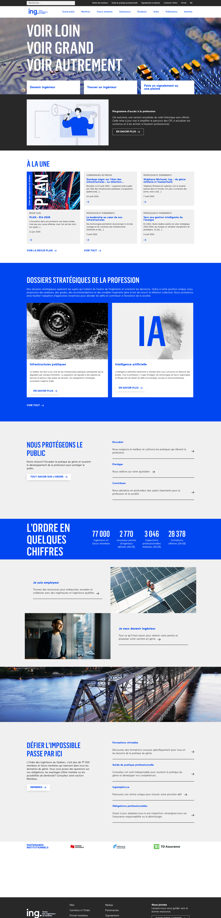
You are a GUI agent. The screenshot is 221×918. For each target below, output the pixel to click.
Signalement (112, 916)
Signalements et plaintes (150, 3)
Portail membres (79, 916)
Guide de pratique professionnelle (124, 3)
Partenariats (112, 910)
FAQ (72, 905)
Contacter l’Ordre (170, 3)
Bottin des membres (100, 3)
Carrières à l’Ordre (80, 910)
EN (191, 3)
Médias (109, 905)
